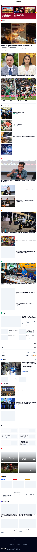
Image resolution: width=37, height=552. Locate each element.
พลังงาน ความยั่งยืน (28, 332)
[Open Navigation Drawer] (2, 1)
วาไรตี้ (13, 138)
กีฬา (24, 448)
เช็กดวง (33, 448)
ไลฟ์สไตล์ (30, 448)
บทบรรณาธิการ (3, 437)
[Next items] (36, 12)
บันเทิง (27, 448)
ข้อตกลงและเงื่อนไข (19, 544)
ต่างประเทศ (23, 371)
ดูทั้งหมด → (34, 425)
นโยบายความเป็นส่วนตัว (12, 544)
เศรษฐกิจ (14, 113)
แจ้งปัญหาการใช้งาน (25, 544)
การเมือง (2, 50)
